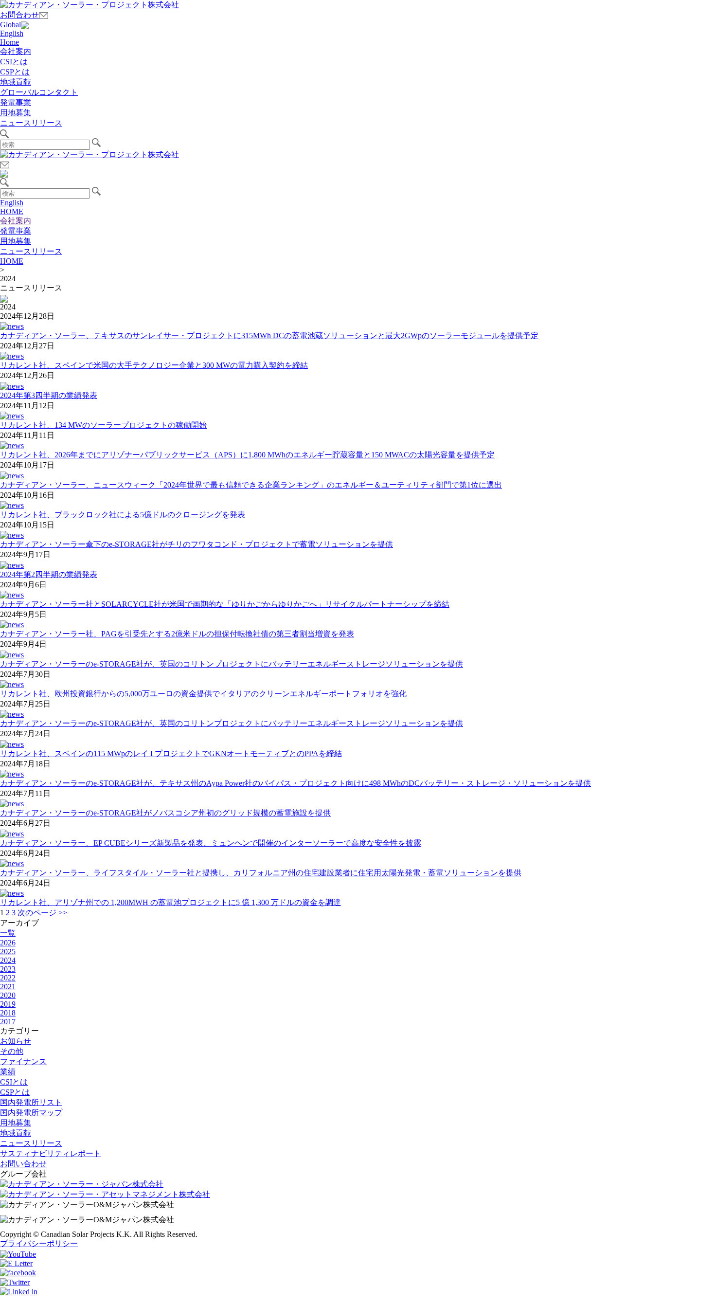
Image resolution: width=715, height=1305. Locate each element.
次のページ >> (42, 912)
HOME (11, 211)
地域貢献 (15, 82)
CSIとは (14, 61)
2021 (8, 986)
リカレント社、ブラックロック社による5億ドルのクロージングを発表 (122, 514)
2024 (8, 960)
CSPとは (15, 72)
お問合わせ (19, 15)
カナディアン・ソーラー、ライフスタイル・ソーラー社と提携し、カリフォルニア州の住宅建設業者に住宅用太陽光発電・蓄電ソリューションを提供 (260, 873)
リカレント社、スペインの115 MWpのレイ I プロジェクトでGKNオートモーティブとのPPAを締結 (171, 753)
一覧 (8, 933)
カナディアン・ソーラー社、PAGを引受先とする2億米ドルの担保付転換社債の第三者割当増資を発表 (177, 634)
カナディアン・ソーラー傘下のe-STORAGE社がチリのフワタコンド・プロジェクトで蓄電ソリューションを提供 (196, 544)
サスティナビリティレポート (50, 1153)
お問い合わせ (23, 1164)
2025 (8, 951)
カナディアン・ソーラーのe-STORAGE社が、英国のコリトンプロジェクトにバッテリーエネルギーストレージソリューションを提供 (231, 664)
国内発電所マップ (31, 1112)
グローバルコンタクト (39, 92)
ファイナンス (23, 1061)
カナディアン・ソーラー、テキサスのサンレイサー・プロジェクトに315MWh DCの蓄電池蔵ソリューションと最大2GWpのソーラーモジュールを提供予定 (269, 335)
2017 (8, 1021)
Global (10, 24)
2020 (8, 995)
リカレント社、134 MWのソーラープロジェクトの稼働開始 (103, 425)
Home (9, 42)
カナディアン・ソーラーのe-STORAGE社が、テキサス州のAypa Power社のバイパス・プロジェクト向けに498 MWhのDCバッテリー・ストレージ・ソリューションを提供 (295, 783)
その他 (11, 1051)
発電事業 (15, 102)
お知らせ (15, 1041)
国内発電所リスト (31, 1102)
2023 (8, 969)
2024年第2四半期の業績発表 (48, 574)
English (11, 33)
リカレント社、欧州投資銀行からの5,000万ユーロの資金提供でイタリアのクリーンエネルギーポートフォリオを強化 (203, 693)
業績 (8, 1072)
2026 (8, 943)
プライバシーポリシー (39, 1243)
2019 (8, 1004)
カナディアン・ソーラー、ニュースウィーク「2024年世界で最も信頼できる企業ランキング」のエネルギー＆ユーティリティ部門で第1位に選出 (251, 485)
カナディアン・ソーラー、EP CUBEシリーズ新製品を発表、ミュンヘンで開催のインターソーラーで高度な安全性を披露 (210, 843)
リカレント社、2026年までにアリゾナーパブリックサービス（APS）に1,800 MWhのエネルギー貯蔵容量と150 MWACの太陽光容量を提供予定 (247, 455)
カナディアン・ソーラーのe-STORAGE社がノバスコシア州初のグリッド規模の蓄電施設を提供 (165, 813)
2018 (8, 1013)
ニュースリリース (31, 123)
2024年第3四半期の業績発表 (48, 395)
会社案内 (15, 51)
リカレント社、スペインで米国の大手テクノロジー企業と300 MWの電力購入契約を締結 (154, 365)
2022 (8, 978)
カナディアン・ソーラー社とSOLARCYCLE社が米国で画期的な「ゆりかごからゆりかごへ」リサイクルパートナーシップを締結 (224, 604)
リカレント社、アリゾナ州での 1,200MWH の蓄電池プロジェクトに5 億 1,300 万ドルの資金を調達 (170, 902)
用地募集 (15, 113)
